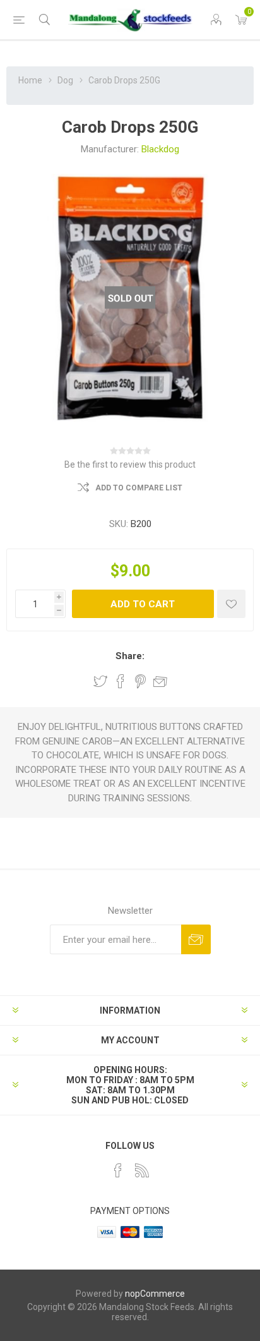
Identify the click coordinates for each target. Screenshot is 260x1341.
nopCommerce (155, 1294)
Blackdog (160, 149)
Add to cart (142, 604)
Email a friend (160, 681)
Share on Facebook (120, 681)
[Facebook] (118, 1170)
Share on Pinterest (140, 681)
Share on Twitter (100, 681)
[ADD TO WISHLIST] (231, 604)
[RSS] (142, 1170)
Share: (130, 656)
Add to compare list (138, 487)
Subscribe (196, 939)
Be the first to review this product (130, 464)
